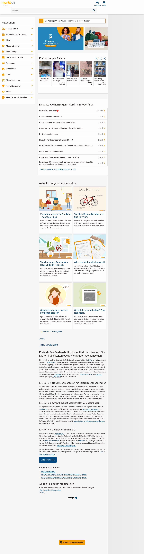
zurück (41, 339)
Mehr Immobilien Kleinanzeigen (50, 490)
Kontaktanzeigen (13, 86)
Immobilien (11, 69)
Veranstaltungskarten (90, 409)
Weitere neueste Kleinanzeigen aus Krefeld (58, 169)
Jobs (8, 74)
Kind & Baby (11, 52)
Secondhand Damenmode (66, 445)
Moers (99, 374)
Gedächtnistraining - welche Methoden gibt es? (54, 311)
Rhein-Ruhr (51, 362)
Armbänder (81, 441)
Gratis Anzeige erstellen (73, 542)
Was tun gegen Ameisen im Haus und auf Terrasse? (54, 263)
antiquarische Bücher (51, 441)
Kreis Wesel (57, 377)
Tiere (8, 40)
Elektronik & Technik (14, 57)
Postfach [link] (97, 5)
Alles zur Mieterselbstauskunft (89, 262)
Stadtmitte (43, 409)
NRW (90, 360)
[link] (45, 73)
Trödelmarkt (59, 434)
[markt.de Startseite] (8, 2)
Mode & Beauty (12, 46)
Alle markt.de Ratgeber (52, 331)
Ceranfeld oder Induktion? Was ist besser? (89, 311)
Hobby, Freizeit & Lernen (16, 34)
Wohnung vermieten (48, 471)
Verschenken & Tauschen (16, 97)
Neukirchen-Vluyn (86, 374)
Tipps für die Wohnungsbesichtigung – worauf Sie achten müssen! (64, 477)
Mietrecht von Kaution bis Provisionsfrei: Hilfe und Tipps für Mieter (64, 474)
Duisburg (58, 374)
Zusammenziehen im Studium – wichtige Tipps (55, 215)
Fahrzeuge (10, 63)
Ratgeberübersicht (49, 345)
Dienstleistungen (13, 80)
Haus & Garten (12, 29)
